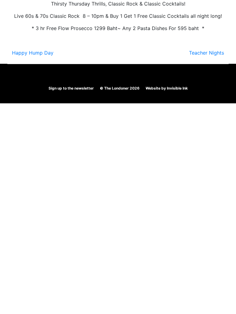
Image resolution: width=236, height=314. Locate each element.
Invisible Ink (177, 88)
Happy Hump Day (32, 53)
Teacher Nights (206, 53)
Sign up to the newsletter (71, 88)
